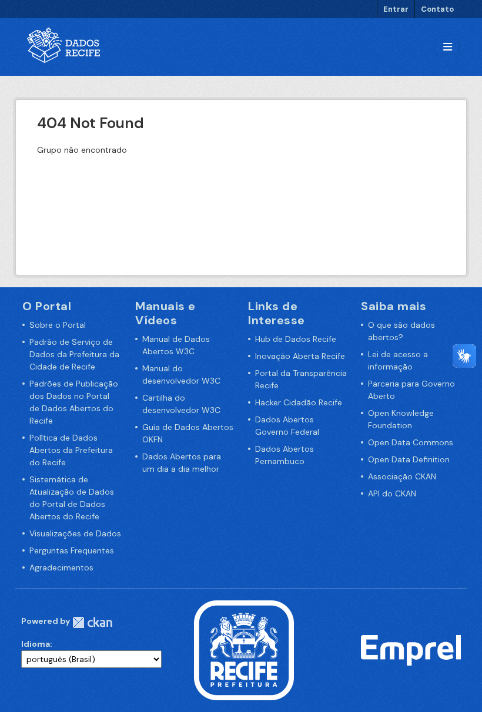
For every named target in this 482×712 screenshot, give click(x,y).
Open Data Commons (410, 442)
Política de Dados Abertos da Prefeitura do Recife (71, 450)
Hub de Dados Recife (295, 339)
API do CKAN (392, 493)
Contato (437, 9)
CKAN (92, 622)
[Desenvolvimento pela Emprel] (411, 649)
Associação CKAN (402, 476)
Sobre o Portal (57, 325)
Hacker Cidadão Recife (298, 402)
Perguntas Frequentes (71, 550)
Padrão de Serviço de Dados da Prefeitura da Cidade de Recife (74, 354)
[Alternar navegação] (448, 47)
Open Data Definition (409, 459)
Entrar (396, 9)
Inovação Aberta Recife (300, 356)
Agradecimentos (61, 567)
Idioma (35, 644)
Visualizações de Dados (75, 533)
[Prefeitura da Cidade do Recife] (244, 649)
